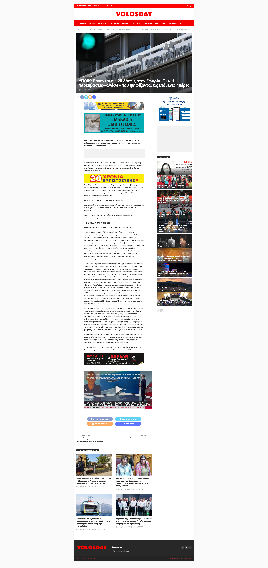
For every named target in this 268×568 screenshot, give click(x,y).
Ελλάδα (83, 76)
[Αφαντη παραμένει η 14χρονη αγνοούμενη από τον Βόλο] (174, 168)
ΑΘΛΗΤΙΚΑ (115, 23)
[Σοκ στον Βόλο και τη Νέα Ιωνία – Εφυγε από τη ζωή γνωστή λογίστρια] (174, 241)
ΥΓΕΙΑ (163, 23)
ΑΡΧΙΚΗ (83, 23)
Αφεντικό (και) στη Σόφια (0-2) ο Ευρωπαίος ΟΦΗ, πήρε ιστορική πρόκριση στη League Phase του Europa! (174, 200)
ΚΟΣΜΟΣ (148, 23)
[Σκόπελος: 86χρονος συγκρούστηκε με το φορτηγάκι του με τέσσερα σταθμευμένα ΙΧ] (174, 285)
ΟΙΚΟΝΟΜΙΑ (102, 529)
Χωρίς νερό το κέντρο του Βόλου (141, 437)
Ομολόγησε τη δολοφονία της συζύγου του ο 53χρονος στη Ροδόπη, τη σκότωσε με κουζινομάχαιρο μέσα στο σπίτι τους (93, 480)
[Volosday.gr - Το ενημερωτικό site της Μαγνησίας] (134, 14)
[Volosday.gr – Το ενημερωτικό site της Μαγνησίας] (92, 547)
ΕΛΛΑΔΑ (125, 23)
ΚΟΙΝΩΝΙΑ (101, 486)
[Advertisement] (114, 153)
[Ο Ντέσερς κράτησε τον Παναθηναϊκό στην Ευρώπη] (174, 211)
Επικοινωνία (188, 558)
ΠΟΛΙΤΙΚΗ (91, 76)
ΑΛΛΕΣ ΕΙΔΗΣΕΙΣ (175, 23)
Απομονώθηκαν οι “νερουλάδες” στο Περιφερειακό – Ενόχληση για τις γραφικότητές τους (173, 302)
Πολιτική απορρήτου (175, 558)
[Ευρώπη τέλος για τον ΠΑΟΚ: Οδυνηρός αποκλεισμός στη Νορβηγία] (174, 182)
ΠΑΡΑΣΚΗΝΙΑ (102, 23)
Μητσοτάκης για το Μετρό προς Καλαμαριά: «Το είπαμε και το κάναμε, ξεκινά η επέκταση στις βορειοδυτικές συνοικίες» (133, 521)
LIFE (156, 23)
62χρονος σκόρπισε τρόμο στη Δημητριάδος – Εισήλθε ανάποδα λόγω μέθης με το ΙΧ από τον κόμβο (173, 273)
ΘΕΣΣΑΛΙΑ (137, 23)
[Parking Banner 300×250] (174, 108)
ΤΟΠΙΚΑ (92, 23)
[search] (186, 23)
